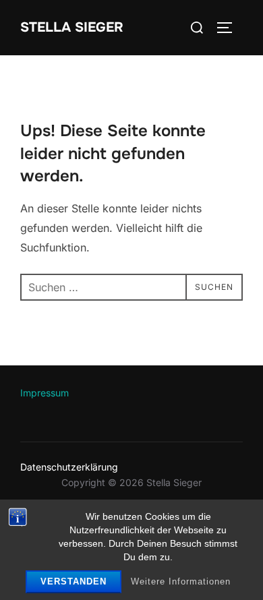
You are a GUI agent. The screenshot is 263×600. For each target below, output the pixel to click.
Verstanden (73, 581)
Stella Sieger (71, 27)
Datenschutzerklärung (69, 467)
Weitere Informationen (181, 581)
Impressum (44, 392)
